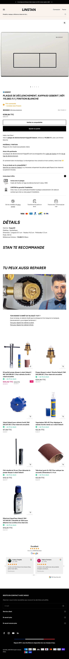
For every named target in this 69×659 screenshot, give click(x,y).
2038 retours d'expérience (16, 110)
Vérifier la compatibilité (34, 122)
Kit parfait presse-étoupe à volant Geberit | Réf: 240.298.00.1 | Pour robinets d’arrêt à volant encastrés (17, 374)
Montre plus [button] (11, 571)
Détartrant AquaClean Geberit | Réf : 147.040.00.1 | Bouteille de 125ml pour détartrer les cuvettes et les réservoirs (15, 520)
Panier (64, 9)
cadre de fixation (51, 154)
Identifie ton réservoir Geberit (12, 167)
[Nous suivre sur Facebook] (4, 633)
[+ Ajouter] (30, 366)
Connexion (56, 9)
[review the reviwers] (31, 560)
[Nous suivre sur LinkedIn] (18, 633)
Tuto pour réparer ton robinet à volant (22, 322)
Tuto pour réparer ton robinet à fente (21, 325)
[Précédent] (15, 2)
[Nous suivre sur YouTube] (13, 633)
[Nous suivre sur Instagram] (8, 633)
